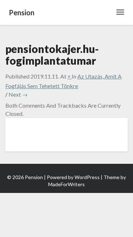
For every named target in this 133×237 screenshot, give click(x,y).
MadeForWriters (66, 184)
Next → (18, 94)
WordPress (87, 177)
